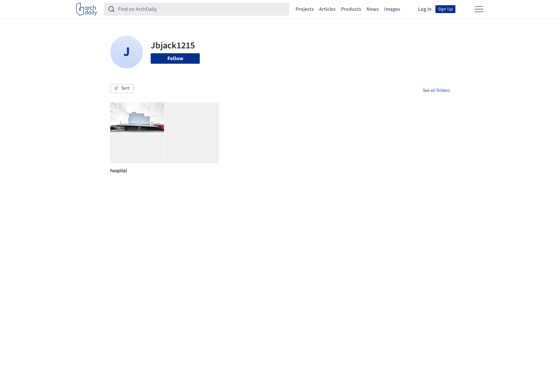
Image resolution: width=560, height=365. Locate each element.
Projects (305, 9)
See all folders (436, 90)
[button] (122, 88)
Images (392, 9)
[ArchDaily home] (86, 9)
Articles (327, 9)
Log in (425, 9)
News (372, 9)
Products (351, 9)
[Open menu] (479, 9)
